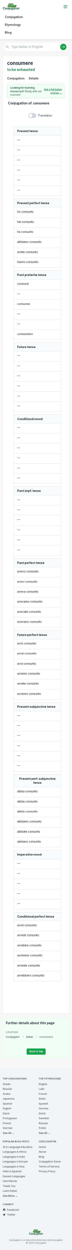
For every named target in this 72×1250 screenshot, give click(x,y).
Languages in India (14, 1156)
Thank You (9, 1186)
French (7, 1123)
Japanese (9, 1098)
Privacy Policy (47, 1171)
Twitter (11, 1214)
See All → (8, 1132)
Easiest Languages (14, 1176)
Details (34, 78)
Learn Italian (10, 1190)
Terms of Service (49, 1166)
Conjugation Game (50, 1161)
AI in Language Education (17, 1146)
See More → (10, 1195)
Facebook (13, 1209)
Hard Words (10, 1181)
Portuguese (10, 1118)
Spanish (7, 1103)
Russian (7, 1088)
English (7, 1108)
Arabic (7, 1093)
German (7, 1127)
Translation (45, 115)
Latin (41, 1088)
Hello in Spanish (12, 1171)
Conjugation (14, 17)
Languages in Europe (15, 1161)
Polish (42, 1127)
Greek (6, 1084)
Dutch (6, 1113)
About (42, 1151)
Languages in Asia (13, 1166)
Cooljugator (13, 1036)
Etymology (13, 25)
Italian (29, 1036)
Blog (8, 32)
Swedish (44, 1118)
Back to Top (36, 1051)
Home (42, 1146)
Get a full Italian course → (53, 91)
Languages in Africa (14, 1151)
